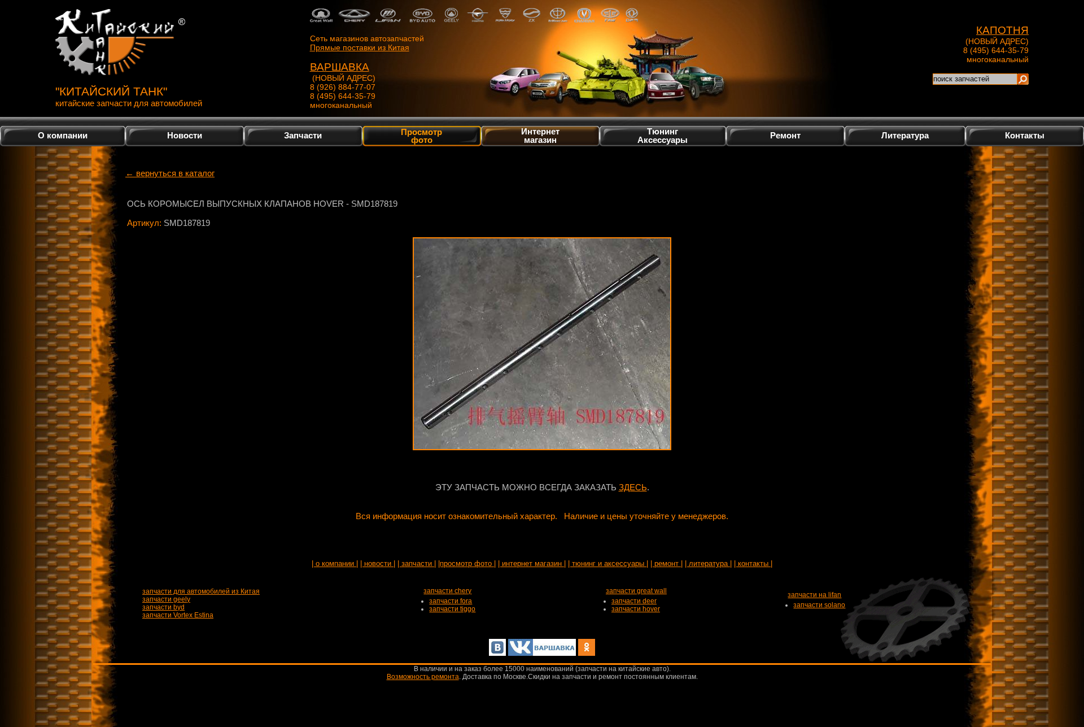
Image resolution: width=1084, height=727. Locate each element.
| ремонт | (666, 563)
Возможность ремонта (423, 677)
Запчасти (303, 135)
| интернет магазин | (532, 563)
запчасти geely (166, 599)
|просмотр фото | (467, 563)
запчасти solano (819, 605)
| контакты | (753, 563)
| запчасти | (416, 563)
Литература (905, 135)
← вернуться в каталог (170, 173)
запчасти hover (635, 609)
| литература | (708, 563)
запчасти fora (450, 601)
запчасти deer (634, 601)
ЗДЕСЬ (633, 487)
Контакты (1024, 135)
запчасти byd (163, 607)
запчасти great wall (636, 591)
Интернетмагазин (540, 136)
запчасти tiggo (452, 609)
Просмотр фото (421, 135)
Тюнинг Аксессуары (662, 136)
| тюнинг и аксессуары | (608, 563)
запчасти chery (447, 591)
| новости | (377, 563)
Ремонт (785, 135)
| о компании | (335, 563)
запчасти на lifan (814, 595)
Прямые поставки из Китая (359, 47)
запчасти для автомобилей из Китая (201, 591)
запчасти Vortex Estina (177, 615)
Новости (184, 135)
